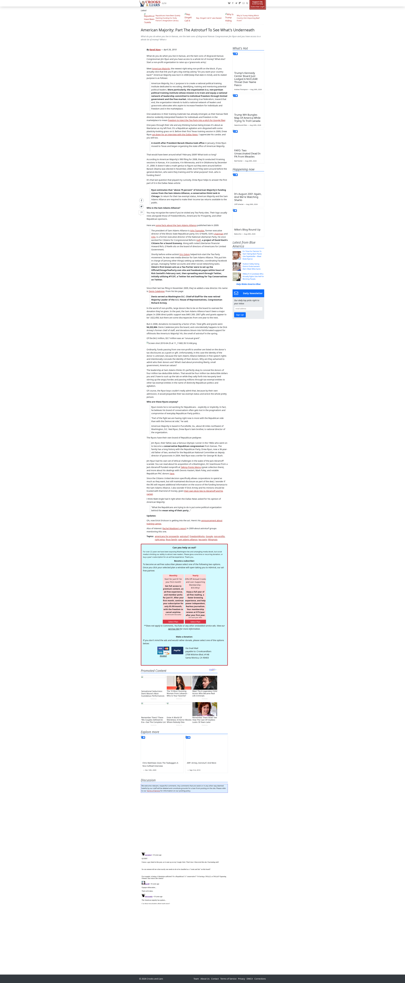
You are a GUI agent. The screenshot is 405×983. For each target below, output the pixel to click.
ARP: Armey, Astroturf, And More (201, 763)
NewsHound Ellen (240, 125)
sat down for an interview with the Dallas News (175, 134)
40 (187, 737)
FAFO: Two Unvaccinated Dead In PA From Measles (247, 153)
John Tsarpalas (197, 230)
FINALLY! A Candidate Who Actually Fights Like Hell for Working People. (253, 276)
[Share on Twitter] (141, 206)
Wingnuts (212, 539)
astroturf (184, 536)
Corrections (260, 978)
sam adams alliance (187, 539)
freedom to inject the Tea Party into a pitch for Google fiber (196, 120)
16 (234, 131)
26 (234, 54)
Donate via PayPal (177, 650)
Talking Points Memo (191, 467)
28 (141, 212)
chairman (218, 233)
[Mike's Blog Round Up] (248, 218)
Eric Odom (185, 254)
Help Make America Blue (248, 284)
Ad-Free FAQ (174, 628)
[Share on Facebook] (141, 200)
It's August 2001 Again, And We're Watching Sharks (247, 197)
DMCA (250, 978)
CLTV (164, 3)
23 (234, 96)
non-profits (219, 536)
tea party (202, 539)
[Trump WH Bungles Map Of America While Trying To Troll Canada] (248, 103)
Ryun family (171, 539)
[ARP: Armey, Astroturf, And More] (206, 748)
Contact (215, 978)
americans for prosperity (167, 536)
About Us (205, 978)
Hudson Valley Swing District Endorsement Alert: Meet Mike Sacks (252, 266)
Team (196, 978)
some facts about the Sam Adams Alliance (176, 225)
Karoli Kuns (155, 49)
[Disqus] (184, 877)
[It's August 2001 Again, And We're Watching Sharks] (248, 182)
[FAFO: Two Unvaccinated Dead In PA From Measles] (248, 138)
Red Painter (238, 161)
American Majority (161, 68)
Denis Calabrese (157, 291)
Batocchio (237, 234)
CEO (153, 236)
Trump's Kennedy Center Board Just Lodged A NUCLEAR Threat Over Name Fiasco (246, 79)
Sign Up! (240, 315)
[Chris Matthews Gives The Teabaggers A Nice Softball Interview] (162, 748)
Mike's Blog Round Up (247, 229)
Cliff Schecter (239, 204)
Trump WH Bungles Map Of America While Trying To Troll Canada (247, 118)
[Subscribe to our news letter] (243, 3)
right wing (160, 539)
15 (234, 175)
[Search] (247, 3)
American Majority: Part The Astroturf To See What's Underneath (197, 30)
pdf (198, 240)
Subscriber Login (257, 7)
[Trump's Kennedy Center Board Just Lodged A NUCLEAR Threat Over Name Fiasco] (248, 61)
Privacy (241, 978)
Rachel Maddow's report (174, 528)
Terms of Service (153, 791)
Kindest (163, 655)
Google (209, 536)
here (172, 473)
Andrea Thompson (241, 89)
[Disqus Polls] (184, 821)
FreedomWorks (197, 536)
